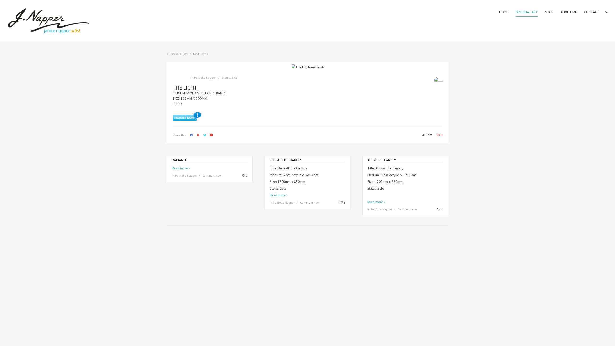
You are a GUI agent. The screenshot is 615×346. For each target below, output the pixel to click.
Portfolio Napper (205, 77)
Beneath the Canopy (286, 160)
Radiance (179, 160)
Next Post (199, 54)
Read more (180, 168)
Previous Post (178, 54)
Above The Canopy (381, 160)
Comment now (211, 175)
